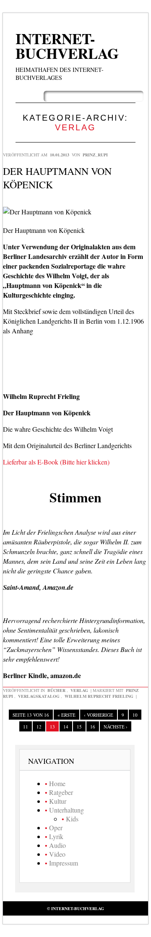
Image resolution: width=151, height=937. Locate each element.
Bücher (56, 690)
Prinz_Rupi (95, 155)
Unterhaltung (66, 809)
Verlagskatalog (39, 696)
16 (92, 726)
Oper (55, 827)
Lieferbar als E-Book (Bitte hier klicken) (56, 461)
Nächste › (116, 726)
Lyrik (56, 836)
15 (79, 726)
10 (135, 715)
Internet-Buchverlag (67, 46)
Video (57, 854)
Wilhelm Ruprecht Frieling (99, 696)
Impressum (63, 862)
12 (39, 726)
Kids (72, 818)
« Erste (66, 715)
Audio (57, 845)
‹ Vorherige (98, 715)
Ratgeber (61, 792)
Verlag (79, 690)
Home (57, 783)
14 (65, 726)
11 (25, 726)
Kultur (57, 801)
